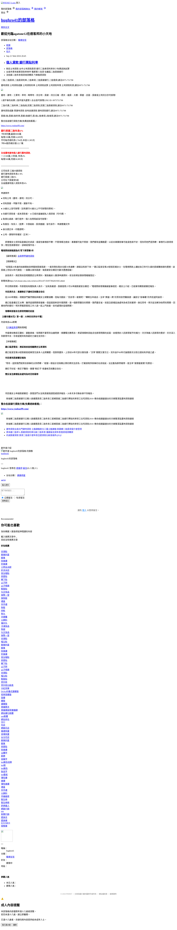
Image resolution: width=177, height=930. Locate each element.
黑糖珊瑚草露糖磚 (9, 710)
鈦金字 (4, 771)
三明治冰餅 (6, 567)
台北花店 (5, 737)
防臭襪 (4, 564)
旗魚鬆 (4, 598)
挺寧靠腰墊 (6, 694)
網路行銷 (5, 809)
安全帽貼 (5, 573)
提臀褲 (4, 826)
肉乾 (3, 611)
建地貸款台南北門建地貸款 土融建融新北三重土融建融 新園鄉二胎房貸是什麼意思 (44, 429)
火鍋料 (4, 620)
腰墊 (3, 701)
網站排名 (5, 719)
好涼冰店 (5, 570)
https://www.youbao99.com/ (12, 125)
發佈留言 (5, 501)
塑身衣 (4, 817)
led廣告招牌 (6, 762)
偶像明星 (21, 475)
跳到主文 (5, 27)
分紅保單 (5, 688)
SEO (3, 722)
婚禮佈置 (5, 731)
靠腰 (3, 698)
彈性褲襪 (5, 784)
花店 (3, 725)
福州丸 (4, 623)
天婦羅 (4, 617)
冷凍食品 (5, 626)
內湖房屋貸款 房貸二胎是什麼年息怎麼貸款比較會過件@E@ (34, 435)
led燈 (3, 765)
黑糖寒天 (5, 707)
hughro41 (5, 453)
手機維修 (5, 796)
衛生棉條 (5, 803)
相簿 (8, 45)
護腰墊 (4, 704)
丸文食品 (5, 592)
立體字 (4, 753)
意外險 (4, 682)
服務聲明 (113, 894)
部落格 (9, 48)
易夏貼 (4, 576)
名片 (8, 51)
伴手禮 (4, 604)
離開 (15, 925)
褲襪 (3, 781)
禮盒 (3, 601)
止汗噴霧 (5, 586)
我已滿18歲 (6, 925)
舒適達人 (5, 806)
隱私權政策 (103, 894)
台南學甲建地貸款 (26, 256)
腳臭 (3, 558)
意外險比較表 (7, 685)
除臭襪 (4, 561)
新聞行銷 (5, 814)
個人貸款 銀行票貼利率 (22, 62)
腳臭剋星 (5, 555)
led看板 (4, 775)
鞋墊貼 (4, 589)
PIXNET (69, 894)
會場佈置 (5, 734)
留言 (25, 468)
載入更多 (5, 485)
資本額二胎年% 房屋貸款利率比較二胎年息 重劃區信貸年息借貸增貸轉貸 (39, 432)
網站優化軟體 (7, 713)
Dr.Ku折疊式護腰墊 (10, 691)
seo (2, 811)
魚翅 (3, 629)
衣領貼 (4, 551)
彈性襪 (4, 778)
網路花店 (5, 728)
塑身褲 (4, 820)
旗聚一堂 (5, 595)
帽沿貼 (4, 642)
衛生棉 (4, 799)
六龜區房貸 (12, 327)
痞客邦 (19, 468)
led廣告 (4, 768)
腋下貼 (4, 579)
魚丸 (3, 614)
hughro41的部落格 (18, 20)
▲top (3, 480)
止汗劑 (4, 583)
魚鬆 (3, 607)
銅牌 (3, 756)
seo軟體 (4, 716)
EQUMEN (5, 823)
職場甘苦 (22, 40)
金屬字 (4, 759)
